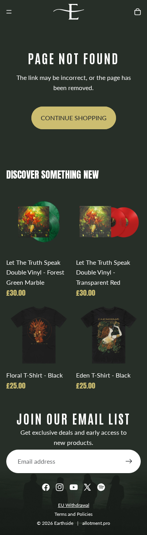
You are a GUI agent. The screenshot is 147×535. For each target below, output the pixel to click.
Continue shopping (74, 117)
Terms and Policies (73, 514)
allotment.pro (96, 523)
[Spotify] (101, 487)
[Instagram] (59, 487)
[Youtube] (73, 487)
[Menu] (9, 12)
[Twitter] (87, 487)
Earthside (63, 523)
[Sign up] (129, 461)
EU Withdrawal (73, 505)
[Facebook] (46, 487)
